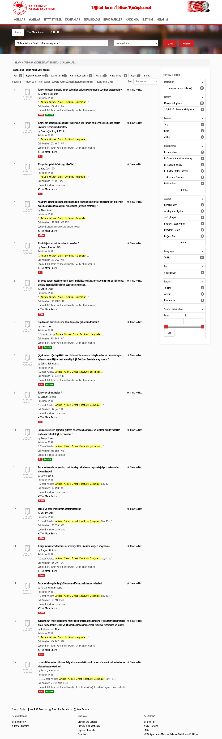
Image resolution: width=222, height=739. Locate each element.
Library (167, 97)
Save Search (82, 709)
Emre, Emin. (46, 326)
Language (169, 251)
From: (167, 315)
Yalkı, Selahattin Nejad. (52, 587)
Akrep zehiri (57, 75)
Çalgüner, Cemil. (48, 396)
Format (167, 118)
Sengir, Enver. (47, 288)
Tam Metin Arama (36, 32)
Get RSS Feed (37, 709)
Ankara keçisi (116, 75)
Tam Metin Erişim (48, 152)
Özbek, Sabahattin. (50, 363)
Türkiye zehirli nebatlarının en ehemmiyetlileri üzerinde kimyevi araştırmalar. (74, 546)
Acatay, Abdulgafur (50, 670)
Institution (169, 81)
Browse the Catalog (87, 721)
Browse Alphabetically (89, 726)
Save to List (136, 89)
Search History (19, 721)
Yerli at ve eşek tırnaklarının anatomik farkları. (60, 508)
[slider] (166, 326)
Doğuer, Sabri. (47, 512)
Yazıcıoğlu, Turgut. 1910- (53, 131)
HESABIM (162, 19)
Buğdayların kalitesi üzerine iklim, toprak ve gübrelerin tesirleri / (68, 322)
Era (165, 266)
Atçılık (133, 75)
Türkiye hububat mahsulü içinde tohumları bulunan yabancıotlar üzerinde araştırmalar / (80, 89)
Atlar (16, 75)
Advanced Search (20, 726)
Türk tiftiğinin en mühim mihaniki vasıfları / (58, 243)
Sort (130, 81)
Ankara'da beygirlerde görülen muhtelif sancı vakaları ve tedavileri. (70, 583)
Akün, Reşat (46, 210)
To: (186, 315)
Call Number (170, 146)
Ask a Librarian (151, 726)
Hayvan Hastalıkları (34, 75)
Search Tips (150, 721)
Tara (171, 43)
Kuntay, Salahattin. (49, 93)
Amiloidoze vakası (79, 75)
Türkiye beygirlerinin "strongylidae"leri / (56, 164)
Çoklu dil (54, 32)
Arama (18, 32)
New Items (83, 734)
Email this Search (60, 709)
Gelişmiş (186, 43)
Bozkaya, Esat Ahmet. (51, 629)
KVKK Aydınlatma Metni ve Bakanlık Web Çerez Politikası (171, 734)
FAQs (146, 730)
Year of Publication (173, 309)
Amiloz (99, 75)
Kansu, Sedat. (47, 475)
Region (167, 281)
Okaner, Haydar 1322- (51, 247)
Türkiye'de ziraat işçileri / (50, 392)
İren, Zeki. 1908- (48, 168)
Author (167, 198)
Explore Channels (86, 730)
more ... (147, 75)
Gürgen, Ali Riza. (49, 550)
